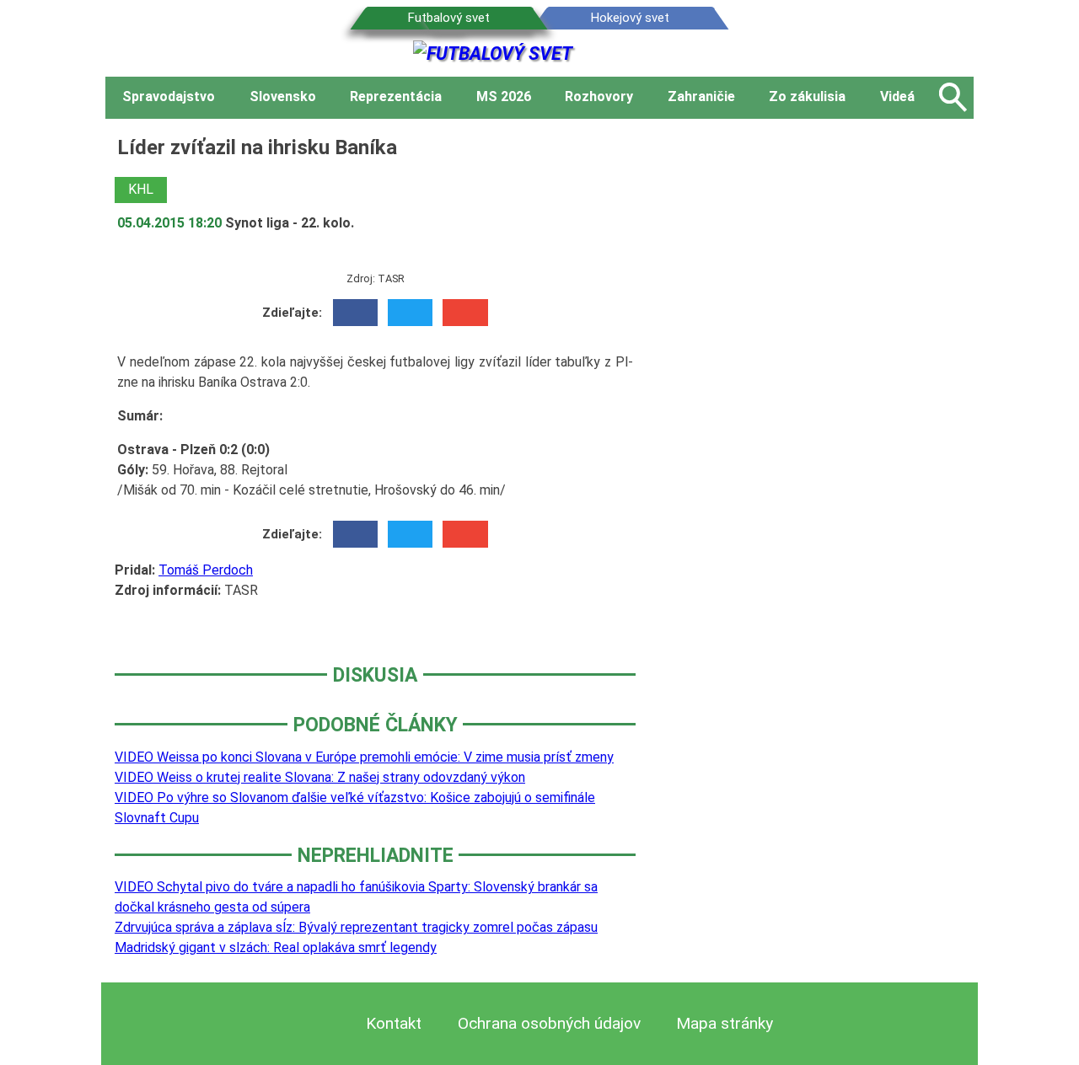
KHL (140, 189)
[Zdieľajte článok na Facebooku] (355, 312)
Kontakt (393, 1023)
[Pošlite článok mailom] (465, 312)
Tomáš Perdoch (205, 570)
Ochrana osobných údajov (549, 1023)
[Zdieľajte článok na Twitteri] (410, 312)
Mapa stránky (724, 1023)
